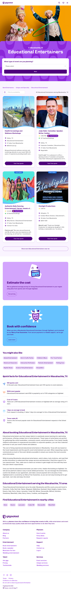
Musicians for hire (9, 550)
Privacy (11, 578)
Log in (39, 550)
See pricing (11, 294)
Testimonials (7, 565)
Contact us (40, 548)
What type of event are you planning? (18, 61)
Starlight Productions (47, 206)
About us (6, 533)
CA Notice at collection (10, 580)
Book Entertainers (8, 87)
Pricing (5, 563)
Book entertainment (10, 545)
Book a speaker (8, 548)
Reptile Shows (8, 367)
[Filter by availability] (16, 92)
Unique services (42, 563)
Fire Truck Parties (56, 358)
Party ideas (40, 535)
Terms (5, 578)
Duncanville (41, 505)
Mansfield (51, 505)
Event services (42, 560)
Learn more (11, 339)
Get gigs (5, 560)
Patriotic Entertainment (45, 363)
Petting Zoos (60, 363)
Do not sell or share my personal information (16, 582)
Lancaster (21, 505)
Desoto (13, 505)
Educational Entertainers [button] (35, 52)
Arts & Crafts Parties (27, 358)
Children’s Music (42, 358)
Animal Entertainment (10, 358)
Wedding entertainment (11, 553)
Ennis (5, 505)
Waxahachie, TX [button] (36, 48)
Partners (6, 538)
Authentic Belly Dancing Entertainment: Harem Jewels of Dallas (17, 208)
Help (38, 545)
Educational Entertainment (39, 87)
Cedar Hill (31, 505)
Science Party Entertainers (24, 367)
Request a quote (42, 538)
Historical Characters (10, 363)
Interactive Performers (28, 363)
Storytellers (40, 367)
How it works (41, 533)
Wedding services (43, 565)
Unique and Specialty (22, 87)
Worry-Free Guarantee (19, 332)
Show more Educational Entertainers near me (35, 248)
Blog (4, 535)
